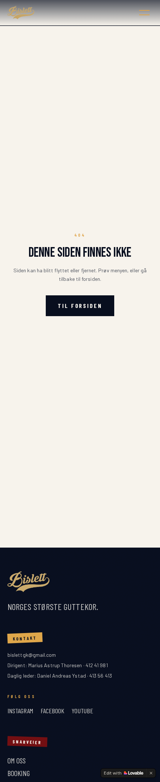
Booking (18, 773)
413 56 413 (100, 675)
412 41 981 (97, 665)
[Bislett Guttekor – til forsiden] (68, 12)
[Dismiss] (151, 773)
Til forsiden (80, 305)
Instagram (20, 711)
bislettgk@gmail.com (31, 655)
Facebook (53, 711)
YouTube (82, 711)
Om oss (16, 760)
